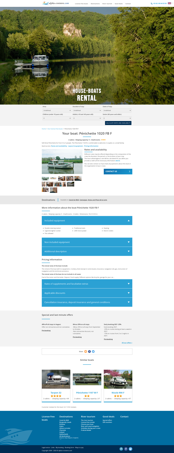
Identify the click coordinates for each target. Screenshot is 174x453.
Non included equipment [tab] (57, 242)
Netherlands (63, 434)
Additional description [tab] (55, 251)
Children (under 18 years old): (53, 114)
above (118, 161)
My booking (60, 447)
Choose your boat (87, 424)
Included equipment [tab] (54, 220)
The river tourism (87, 420)
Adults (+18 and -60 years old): (83, 114)
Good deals (119, 4)
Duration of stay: (79, 107)
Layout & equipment (75, 146)
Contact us (111, 171)
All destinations (68, 437)
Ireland (61, 432)
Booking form (69, 447)
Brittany (62, 424)
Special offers (107, 420)
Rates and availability (59, 146)
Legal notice (46, 447)
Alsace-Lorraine (64, 428)
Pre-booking (46, 331)
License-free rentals (88, 422)
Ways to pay (79, 447)
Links (53, 447)
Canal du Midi (74, 200)
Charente (62, 430)
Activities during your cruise (90, 428)
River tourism (107, 4)
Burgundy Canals (65, 422)
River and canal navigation (90, 426)
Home (44, 129)
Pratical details (86, 430)
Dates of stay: (108, 107)
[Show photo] (45, 178)
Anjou (61, 426)
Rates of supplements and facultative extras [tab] (66, 283)
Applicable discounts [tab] (54, 293)
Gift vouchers (107, 422)
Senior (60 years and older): (112, 114)
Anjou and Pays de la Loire (97, 200)
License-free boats (81, 4)
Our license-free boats (55, 129)
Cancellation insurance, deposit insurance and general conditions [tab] (77, 302)
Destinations (95, 4)
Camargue (83, 200)
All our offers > (127, 343)
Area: (45, 107)
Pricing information (91, 146)
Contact (128, 4)
